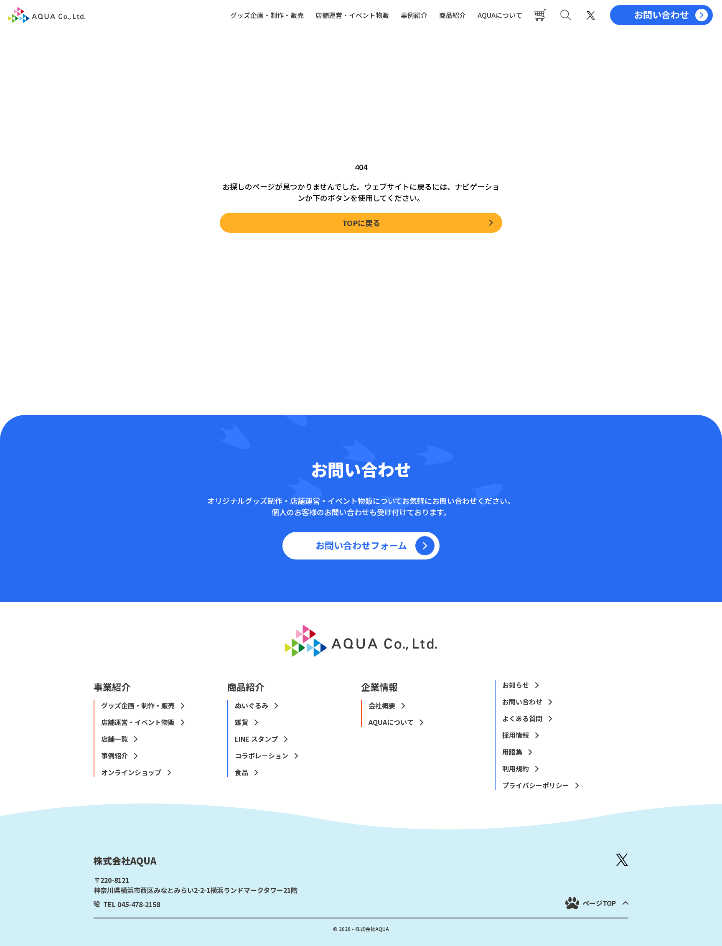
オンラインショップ (131, 772)
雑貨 (241, 722)
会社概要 (382, 705)
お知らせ (515, 685)
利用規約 (515, 768)
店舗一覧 (114, 739)
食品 (241, 772)
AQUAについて (500, 15)
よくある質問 (522, 718)
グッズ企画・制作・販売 (267, 15)
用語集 (512, 752)
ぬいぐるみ (251, 705)
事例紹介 (414, 15)
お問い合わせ (522, 702)
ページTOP (599, 903)
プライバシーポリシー (535, 785)
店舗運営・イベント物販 (352, 15)
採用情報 (515, 735)
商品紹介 (452, 15)
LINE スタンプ (256, 739)
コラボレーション (261, 755)
